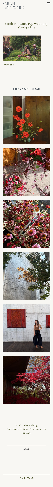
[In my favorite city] (26, 328)
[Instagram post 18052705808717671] (26, 276)
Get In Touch (27, 478)
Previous (9, 65)
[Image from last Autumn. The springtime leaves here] (26, 380)
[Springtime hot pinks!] (26, 172)
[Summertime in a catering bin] (26, 224)
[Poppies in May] (26, 120)
